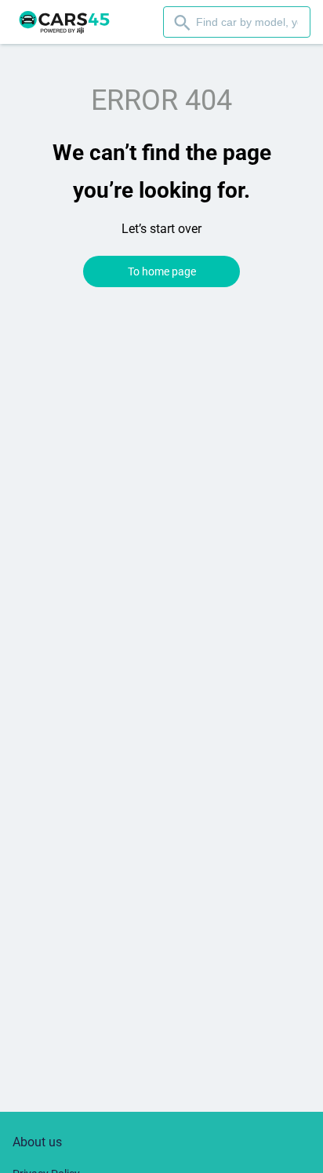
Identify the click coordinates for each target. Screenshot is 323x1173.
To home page (162, 271)
